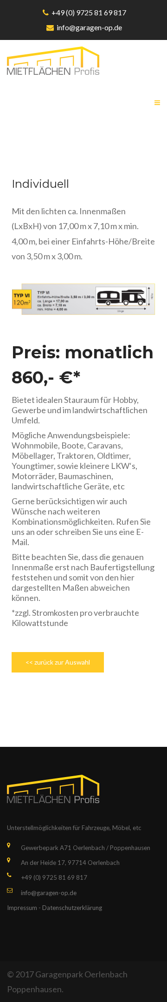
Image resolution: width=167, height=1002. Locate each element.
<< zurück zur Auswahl (58, 662)
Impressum (22, 907)
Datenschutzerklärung (72, 907)
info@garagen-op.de (89, 27)
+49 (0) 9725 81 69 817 (88, 12)
